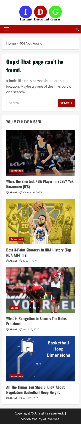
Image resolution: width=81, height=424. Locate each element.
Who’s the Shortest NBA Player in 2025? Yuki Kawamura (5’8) (40, 184)
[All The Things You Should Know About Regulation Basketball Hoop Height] (40, 358)
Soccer (14, 307)
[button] (6, 29)
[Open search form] (77, 29)
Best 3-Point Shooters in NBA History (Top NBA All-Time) (38, 252)
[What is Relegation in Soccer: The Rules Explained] (40, 290)
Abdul (13, 192)
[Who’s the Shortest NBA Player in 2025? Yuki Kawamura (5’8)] (40, 153)
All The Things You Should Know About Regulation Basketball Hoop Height (35, 389)
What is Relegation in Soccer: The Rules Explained (36, 321)
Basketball (17, 170)
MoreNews (29, 419)
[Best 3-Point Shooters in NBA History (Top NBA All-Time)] (40, 221)
